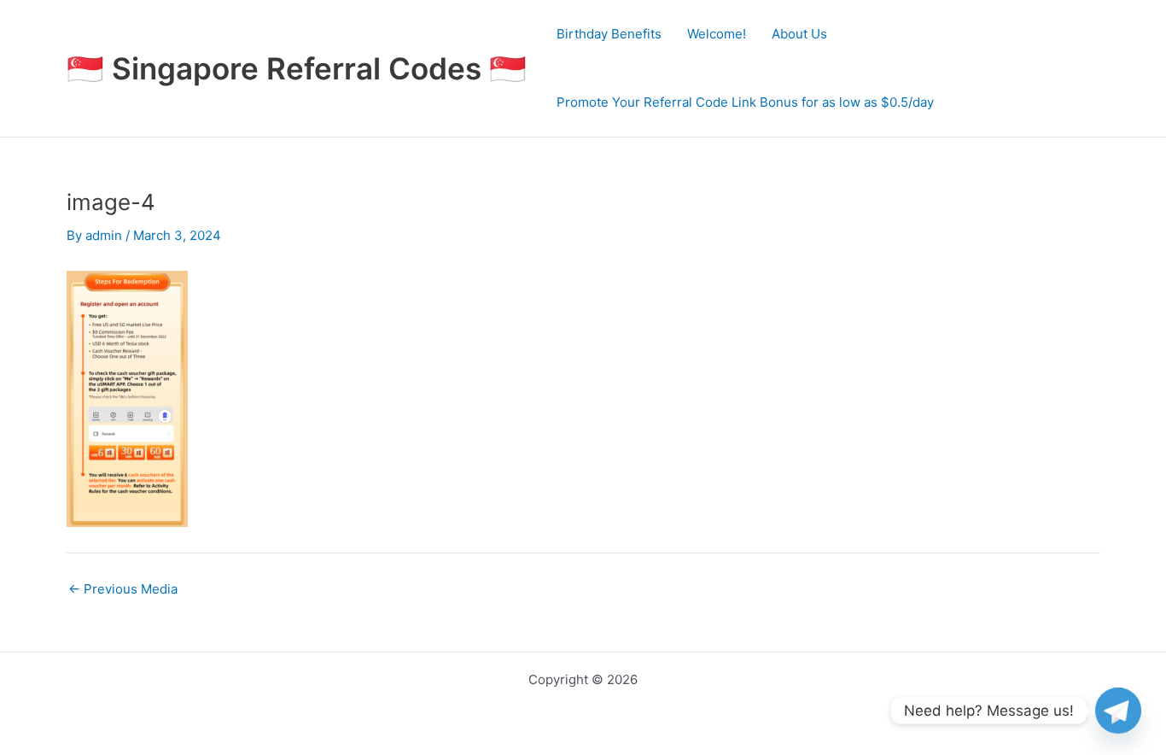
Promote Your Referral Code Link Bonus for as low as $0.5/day (745, 102)
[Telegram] (1118, 711)
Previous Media (123, 588)
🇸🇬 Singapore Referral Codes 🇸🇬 (297, 68)
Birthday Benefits (609, 34)
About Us (799, 34)
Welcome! (716, 34)
